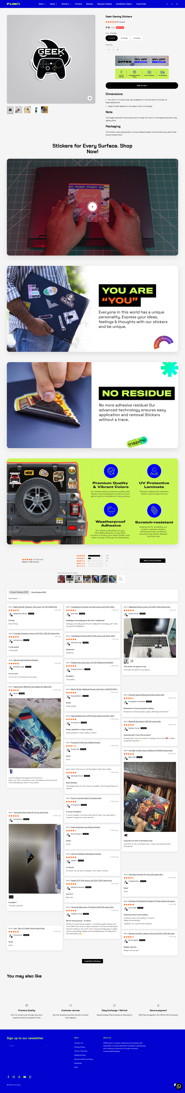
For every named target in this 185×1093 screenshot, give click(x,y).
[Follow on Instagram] (13, 1076)
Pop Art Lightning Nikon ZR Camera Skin (86, 798)
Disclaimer (78, 1063)
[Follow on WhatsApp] (30, 1076)
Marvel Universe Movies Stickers (26, 660)
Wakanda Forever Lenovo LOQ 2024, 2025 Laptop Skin (149, 607)
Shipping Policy (80, 1055)
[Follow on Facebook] (8, 1076)
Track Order (141, 4)
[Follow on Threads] (19, 1076)
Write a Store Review (152, 560)
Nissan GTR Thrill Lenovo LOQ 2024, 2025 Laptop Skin (91, 880)
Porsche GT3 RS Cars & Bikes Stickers (85, 742)
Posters (78, 4)
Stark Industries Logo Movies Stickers (85, 827)
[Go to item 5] (44, 110)
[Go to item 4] (36, 110)
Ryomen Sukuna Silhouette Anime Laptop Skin (146, 695)
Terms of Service (80, 1051)
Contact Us (78, 1043)
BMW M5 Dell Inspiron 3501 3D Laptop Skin (145, 721)
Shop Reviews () (38, 592)
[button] (81, 556)
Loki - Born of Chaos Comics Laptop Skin (29, 928)
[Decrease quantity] (109, 49)
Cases (52, 4)
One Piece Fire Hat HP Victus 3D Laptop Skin (146, 874)
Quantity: (109, 45)
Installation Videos (124, 4)
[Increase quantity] (118, 49)
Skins (41, 4)
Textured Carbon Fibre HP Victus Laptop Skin (31, 812)
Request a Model (104, 4)
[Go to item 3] (27, 110)
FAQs (76, 1067)
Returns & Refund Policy (83, 1059)
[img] (32, 559)
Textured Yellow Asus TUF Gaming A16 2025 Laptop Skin (92, 907)
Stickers (65, 4)
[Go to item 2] (18, 110)
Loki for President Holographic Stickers (86, 854)
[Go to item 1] (10, 110)
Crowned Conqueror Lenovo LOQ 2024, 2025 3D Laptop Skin (37, 633)
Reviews (89, 4)
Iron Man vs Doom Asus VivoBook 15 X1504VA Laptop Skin (151, 750)
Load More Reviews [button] (92, 961)
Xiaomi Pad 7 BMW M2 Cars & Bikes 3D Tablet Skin (33, 687)
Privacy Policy (79, 1047)
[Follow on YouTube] (24, 1076)
